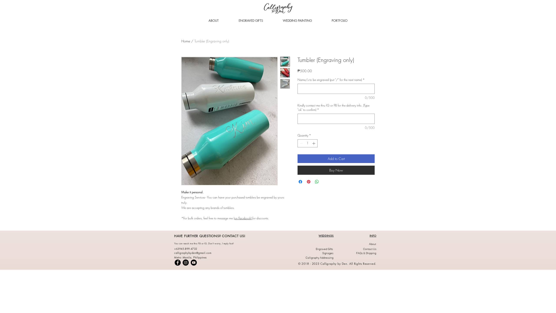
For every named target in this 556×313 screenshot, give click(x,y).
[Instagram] (186, 263)
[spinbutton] (307, 143)
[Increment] (314, 143)
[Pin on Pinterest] (308, 181)
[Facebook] (178, 263)
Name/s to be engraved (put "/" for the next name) (331, 80)
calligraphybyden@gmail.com (193, 253)
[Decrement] (301, 143)
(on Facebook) (243, 218)
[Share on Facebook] (300, 181)
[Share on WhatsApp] (316, 181)
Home (185, 41)
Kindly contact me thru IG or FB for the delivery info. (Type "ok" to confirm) (333, 107)
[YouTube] (194, 263)
